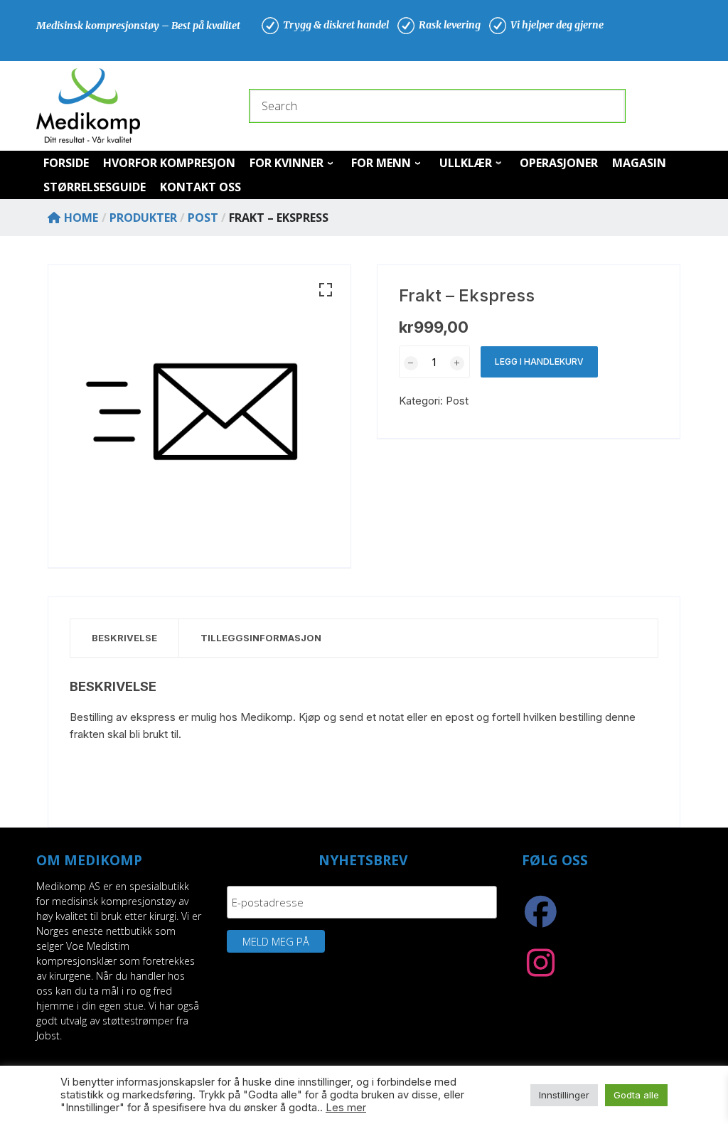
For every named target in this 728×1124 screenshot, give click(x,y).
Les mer (346, 1107)
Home (81, 217)
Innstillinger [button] (564, 1095)
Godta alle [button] (636, 1095)
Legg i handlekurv (539, 361)
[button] (325, 290)
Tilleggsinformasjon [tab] (260, 637)
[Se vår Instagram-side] (541, 970)
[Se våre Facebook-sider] (541, 919)
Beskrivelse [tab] (124, 637)
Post (457, 400)
